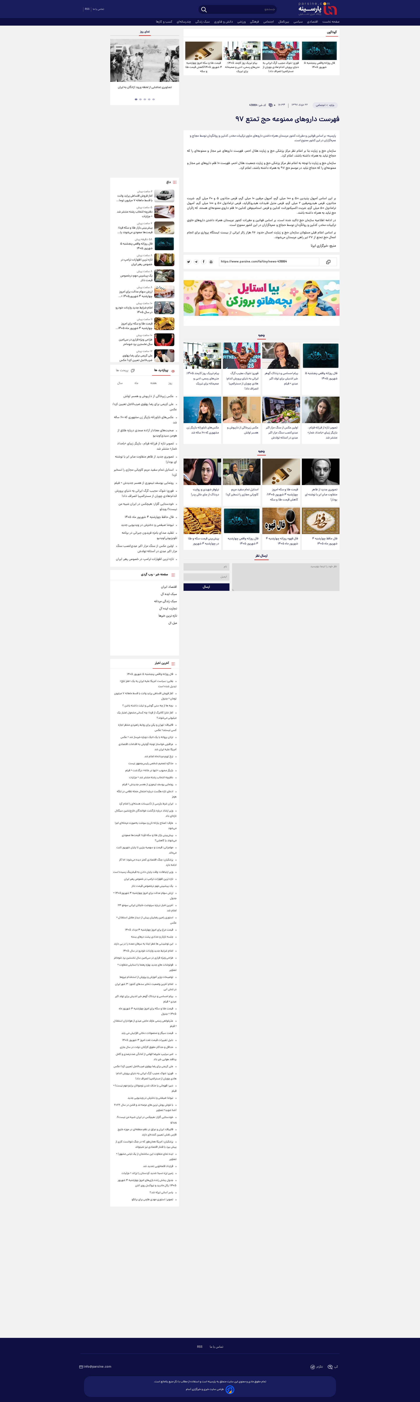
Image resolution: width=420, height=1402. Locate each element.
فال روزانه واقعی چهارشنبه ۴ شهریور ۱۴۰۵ (243, 541)
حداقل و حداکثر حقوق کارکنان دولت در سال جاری (146, 1047)
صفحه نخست (331, 21)
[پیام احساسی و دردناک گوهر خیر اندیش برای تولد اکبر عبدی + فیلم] (281, 356)
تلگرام (320, 1367)
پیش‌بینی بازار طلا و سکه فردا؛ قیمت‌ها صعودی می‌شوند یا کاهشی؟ (135, 230)
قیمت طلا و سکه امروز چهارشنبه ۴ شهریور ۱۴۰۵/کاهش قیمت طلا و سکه (203, 67)
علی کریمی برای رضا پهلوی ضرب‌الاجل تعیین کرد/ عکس (135, 358)
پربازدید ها (161, 370)
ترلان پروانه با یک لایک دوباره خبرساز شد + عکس (147, 737)
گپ (336, 1367)
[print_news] (211, 261)
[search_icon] (204, 10)
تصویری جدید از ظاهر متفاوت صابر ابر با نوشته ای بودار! (321, 494)
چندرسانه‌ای (184, 21)
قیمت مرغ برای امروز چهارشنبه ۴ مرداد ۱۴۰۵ (149, 930)
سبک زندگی (203, 21)
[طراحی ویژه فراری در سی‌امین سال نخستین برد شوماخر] (164, 340)
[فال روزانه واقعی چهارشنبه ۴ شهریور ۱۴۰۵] (242, 521)
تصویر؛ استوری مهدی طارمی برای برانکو (152, 1200)
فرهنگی (255, 21)
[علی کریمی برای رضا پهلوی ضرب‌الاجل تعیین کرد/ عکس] (164, 356)
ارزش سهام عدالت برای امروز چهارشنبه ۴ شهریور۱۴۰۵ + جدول (135, 294)
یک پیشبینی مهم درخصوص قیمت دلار (136, 278)
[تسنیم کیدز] (262, 299)
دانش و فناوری (224, 21)
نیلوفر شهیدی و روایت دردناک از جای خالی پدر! (205, 492)
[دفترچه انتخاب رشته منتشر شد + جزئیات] (164, 212)
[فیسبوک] (203, 261)
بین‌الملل (284, 21)
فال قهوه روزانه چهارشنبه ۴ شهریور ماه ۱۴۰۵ (282, 541)
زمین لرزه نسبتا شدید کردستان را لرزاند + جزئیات (147, 1173)
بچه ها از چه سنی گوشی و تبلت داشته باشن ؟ (147, 706)
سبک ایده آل (169, 594)
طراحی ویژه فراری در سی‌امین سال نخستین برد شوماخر (135, 342)
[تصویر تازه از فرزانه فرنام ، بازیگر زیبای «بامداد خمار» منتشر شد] (321, 410)
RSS (87, 9)
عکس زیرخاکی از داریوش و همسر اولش (242, 430)
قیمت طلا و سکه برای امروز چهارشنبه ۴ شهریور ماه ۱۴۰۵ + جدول (134, 326)
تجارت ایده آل (168, 608)
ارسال (206, 587)
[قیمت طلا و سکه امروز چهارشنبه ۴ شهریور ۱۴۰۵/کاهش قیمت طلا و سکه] (203, 51)
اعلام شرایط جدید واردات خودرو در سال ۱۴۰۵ (134, 310)
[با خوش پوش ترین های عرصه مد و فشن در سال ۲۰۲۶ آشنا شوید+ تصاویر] (144, 60)
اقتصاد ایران (169, 587)
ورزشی (242, 21)
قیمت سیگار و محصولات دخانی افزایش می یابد (147, 1033)
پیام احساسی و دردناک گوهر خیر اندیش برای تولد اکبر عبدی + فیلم (281, 378)
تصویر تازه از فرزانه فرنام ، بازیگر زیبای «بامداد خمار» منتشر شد (322, 433)
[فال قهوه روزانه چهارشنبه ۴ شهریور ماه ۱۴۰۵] (281, 521)
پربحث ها (122, 370)
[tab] (153, 99)
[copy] (328, 261)
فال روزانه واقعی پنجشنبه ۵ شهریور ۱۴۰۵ (319, 65)
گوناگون (332, 32)
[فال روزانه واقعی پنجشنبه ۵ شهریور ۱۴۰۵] (319, 51)
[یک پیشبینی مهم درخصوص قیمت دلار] (164, 276)
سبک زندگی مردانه (165, 601)
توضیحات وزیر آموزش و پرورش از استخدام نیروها (146, 977)
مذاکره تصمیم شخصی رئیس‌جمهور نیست (150, 764)
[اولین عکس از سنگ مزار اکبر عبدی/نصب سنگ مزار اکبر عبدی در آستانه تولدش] (281, 410)
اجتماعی (269, 21)
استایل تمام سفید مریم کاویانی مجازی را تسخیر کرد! (242, 492)
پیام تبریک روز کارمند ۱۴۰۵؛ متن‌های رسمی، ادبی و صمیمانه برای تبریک (242, 67)
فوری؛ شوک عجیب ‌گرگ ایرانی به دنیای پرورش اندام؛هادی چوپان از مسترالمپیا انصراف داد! (281, 67)
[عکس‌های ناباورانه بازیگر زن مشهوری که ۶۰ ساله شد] (202, 410)
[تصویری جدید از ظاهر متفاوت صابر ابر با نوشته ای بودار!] (321, 472)
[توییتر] (188, 261)
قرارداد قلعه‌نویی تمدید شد (158, 1166)
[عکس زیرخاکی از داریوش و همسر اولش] (242, 410)
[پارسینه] (315, 9)
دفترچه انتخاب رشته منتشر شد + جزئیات (134, 214)
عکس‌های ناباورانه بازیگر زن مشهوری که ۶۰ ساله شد (203, 430)
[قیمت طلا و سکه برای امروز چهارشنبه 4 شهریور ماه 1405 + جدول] (164, 324)
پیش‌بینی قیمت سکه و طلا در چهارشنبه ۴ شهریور (203, 541)
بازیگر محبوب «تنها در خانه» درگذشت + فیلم (149, 771)
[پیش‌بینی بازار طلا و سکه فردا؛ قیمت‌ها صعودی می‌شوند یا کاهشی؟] (164, 228)
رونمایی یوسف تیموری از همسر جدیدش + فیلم (144, 483)
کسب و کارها (164, 21)
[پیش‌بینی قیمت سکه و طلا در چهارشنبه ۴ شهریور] (202, 521)
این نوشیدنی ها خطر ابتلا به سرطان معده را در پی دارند (143, 944)
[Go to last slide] (115, 61)
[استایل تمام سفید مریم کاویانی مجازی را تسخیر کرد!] (242, 472)
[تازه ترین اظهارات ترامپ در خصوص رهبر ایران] (164, 260)
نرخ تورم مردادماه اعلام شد (158, 757)
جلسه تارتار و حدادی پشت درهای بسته (152, 937)
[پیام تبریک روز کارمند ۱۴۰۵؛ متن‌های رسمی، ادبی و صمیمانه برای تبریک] (242, 51)
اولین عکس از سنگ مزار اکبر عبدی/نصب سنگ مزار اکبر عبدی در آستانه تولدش (282, 433)
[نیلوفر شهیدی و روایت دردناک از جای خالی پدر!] (202, 472)
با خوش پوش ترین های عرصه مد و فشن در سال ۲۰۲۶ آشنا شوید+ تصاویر (143, 89)
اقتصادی (313, 21)
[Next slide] (174, 61)
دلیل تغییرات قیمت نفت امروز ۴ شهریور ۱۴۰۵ (147, 1040)
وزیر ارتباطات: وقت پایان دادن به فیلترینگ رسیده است (143, 872)
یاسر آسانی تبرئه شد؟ (161, 1193)
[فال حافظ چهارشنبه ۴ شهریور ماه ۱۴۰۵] (321, 521)
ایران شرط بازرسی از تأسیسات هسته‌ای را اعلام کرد (146, 804)
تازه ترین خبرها (168, 616)
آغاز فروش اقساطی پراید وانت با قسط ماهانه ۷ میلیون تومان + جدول (134, 198)
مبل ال (172, 623)
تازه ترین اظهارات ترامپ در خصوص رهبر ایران (136, 262)
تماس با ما (98, 9)
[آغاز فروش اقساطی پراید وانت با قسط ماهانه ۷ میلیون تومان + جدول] (164, 196)
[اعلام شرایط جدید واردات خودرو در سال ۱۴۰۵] (164, 308)
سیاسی (299, 21)
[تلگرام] (196, 261)
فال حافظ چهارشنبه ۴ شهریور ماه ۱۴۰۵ (324, 541)
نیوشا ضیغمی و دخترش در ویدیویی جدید (147, 525)
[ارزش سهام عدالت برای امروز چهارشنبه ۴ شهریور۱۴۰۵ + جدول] (164, 292)
